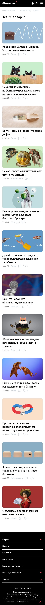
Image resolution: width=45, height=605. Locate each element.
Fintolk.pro (27, 588)
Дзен (13, 222)
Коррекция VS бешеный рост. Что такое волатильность (20, 48)
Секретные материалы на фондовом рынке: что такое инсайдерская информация (21, 90)
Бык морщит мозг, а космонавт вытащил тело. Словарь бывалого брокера (21, 215)
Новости (5, 546)
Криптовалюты (17, 178)
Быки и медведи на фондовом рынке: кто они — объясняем (20, 384)
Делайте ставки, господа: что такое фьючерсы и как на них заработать (20, 258)
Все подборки (7, 559)
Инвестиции (15, 306)
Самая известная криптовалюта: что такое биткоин (22, 172)
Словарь (14, 518)
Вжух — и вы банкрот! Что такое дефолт (22, 132)
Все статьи (6, 553)
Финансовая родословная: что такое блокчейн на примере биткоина (20, 470)
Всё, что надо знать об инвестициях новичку (17, 300)
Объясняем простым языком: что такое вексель (20, 512)
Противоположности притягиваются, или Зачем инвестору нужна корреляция (20, 427)
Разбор (13, 54)
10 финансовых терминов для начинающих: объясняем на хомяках (20, 342)
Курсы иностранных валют (12, 566)
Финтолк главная (8, 10)
